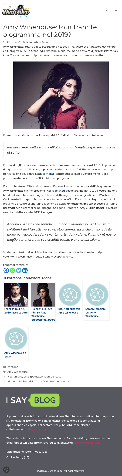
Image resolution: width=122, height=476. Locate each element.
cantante (48, 173)
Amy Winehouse (17, 371)
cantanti (13, 367)
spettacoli (58, 190)
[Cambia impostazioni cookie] (6, 470)
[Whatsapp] (12, 270)
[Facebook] (6, 270)
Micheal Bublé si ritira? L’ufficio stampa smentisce (39, 381)
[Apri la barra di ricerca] (107, 10)
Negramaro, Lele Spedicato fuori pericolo (34, 376)
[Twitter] (18, 270)
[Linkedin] (25, 270)
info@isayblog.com (39, 429)
